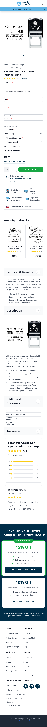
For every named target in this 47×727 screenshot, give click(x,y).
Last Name (8, 83)
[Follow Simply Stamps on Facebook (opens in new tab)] (26, 686)
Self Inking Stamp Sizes (13, 138)
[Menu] (4, 3)
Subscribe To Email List (23, 602)
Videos (26, 642)
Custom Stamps (11, 638)
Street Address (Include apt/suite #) (18, 91)
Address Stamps (11, 634)
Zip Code (8, 119)
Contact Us (28, 657)
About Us (27, 634)
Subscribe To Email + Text (23, 570)
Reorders (8, 662)
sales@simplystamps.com (15, 694)
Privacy (32, 721)
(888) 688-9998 (11, 686)
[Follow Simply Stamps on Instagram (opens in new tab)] (37, 686)
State (6, 108)
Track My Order (11, 670)
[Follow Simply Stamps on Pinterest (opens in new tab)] (31, 686)
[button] (23, 55)
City (6, 100)
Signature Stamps (12, 647)
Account (8, 657)
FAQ (25, 670)
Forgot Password (11, 666)
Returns (27, 666)
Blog (25, 647)
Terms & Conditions (19, 721)
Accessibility (28, 675)
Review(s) (25, 78)
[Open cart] (43, 3)
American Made (30, 638)
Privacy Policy (35, 616)
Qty (6, 169)
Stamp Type (9, 129)
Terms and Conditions (22, 616)
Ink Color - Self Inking (13, 146)
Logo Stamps (10, 642)
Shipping (27, 662)
